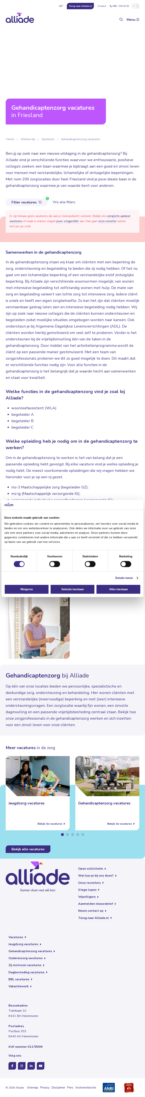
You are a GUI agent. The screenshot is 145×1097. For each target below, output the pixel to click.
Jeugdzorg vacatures (26, 803)
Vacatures (48, 139)
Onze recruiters (90, 883)
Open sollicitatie (91, 869)
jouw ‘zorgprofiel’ (67, 221)
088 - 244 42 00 (121, 6)
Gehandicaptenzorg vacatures (80, 139)
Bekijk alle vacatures (28, 849)
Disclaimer (58, 1087)
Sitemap (32, 1087)
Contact (102, 6)
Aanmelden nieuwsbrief (96, 904)
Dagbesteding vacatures (26, 972)
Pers (70, 1087)
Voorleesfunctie (85, 1087)
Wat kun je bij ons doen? (96, 876)
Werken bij (28, 139)
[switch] (54, 564)
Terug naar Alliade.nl (94, 918)
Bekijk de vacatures (50, 824)
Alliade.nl (80, 6)
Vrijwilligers (87, 897)
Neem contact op (91, 911)
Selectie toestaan (72, 589)
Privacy (44, 1087)
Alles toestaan (118, 589)
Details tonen (124, 577)
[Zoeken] (121, 19)
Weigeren (26, 589)
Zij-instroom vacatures (25, 965)
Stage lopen (87, 890)
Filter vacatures (25, 202)
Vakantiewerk (18, 986)
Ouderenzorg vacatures (25, 958)
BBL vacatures (19, 979)
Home (10, 139)
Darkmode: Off (135, 6)
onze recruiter (107, 221)
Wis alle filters (64, 202)
